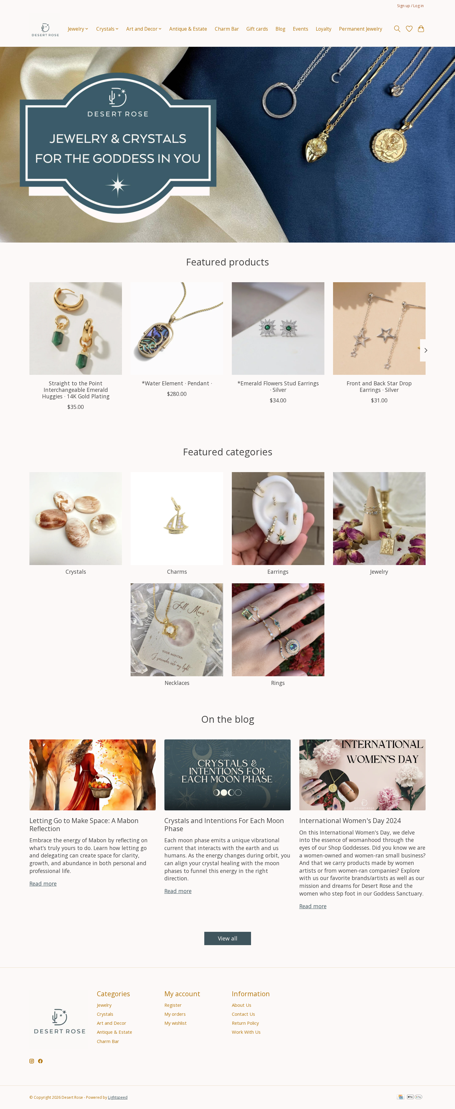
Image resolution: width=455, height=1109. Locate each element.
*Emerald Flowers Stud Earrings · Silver (278, 386)
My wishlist (175, 1023)
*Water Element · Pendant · (177, 383)
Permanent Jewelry (360, 29)
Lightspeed (118, 1097)
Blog (280, 29)
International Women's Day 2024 (350, 820)
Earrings (277, 571)
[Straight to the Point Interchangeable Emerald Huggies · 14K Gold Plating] (75, 328)
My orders (175, 1014)
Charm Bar (227, 29)
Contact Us (243, 1014)
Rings (278, 682)
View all (227, 938)
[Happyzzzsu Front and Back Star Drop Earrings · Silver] (379, 328)
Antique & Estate (188, 29)
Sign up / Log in (410, 5)
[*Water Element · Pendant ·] (177, 328)
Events (300, 29)
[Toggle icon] (397, 28)
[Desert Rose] (44, 28)
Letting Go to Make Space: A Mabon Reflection (84, 824)
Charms (177, 571)
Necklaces (177, 682)
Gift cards (257, 29)
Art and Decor (111, 1023)
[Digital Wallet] (414, 1097)
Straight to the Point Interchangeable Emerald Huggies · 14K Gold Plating (76, 389)
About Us (241, 1005)
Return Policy (245, 1023)
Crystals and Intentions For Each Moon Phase (224, 824)
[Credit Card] (401, 1097)
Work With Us (246, 1032)
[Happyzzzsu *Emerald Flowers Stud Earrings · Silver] (278, 328)
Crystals (76, 571)
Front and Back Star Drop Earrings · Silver (379, 386)
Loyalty (324, 29)
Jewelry (379, 571)
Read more (43, 883)
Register (173, 1005)
